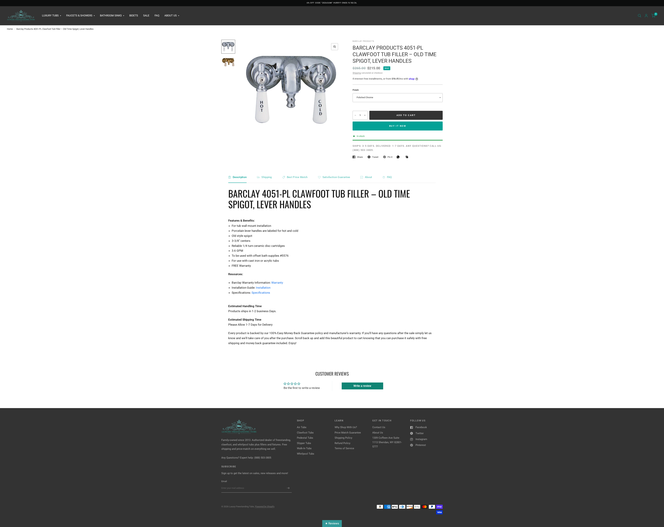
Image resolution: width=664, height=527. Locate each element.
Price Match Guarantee (348, 432)
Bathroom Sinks (111, 15)
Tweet (375, 157)
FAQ (157, 15)
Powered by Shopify (264, 506)
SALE (146, 15)
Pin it (390, 157)
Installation (263, 287)
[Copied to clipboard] (407, 157)
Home (10, 29)
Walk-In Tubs (304, 448)
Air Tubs (301, 427)
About (368, 177)
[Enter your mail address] (288, 488)
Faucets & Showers (79, 15)
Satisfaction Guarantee (336, 177)
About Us (170, 15)
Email (224, 481)
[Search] (639, 15)
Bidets (133, 15)
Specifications (261, 292)
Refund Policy (342, 443)
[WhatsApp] (399, 157)
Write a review (362, 386)
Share (360, 157)
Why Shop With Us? (346, 427)
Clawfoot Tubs (305, 432)
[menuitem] (51, 16)
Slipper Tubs (304, 443)
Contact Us (378, 427)
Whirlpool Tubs (305, 453)
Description (240, 177)
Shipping (357, 73)
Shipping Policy (343, 437)
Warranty (277, 282)
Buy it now (397, 126)
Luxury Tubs (50, 15)
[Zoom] (334, 46)
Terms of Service (344, 448)
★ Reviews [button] (332, 523)
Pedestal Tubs (305, 437)
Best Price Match (297, 177)
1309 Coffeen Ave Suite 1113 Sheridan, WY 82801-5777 (387, 442)
